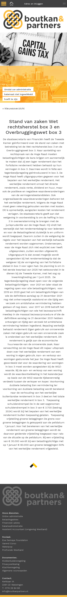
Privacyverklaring (10, 564)
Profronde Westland (12, 550)
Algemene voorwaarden (14, 570)
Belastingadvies (10, 519)
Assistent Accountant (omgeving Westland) (24, 529)
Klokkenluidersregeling (13, 561)
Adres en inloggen (33, 3)
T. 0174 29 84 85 (11, 588)
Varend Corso (9, 543)
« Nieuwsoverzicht (13, 108)
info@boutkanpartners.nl (15, 591)
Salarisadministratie (12, 526)
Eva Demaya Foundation (15, 540)
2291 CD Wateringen (12, 584)
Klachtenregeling (11, 567)
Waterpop (7, 546)
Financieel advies (11, 523)
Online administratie (12, 516)
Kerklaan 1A (8, 581)
